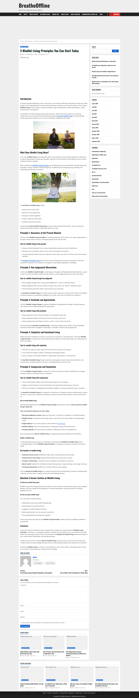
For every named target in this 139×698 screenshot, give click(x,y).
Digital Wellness (33, 14)
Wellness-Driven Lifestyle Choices (100, 196)
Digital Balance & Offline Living (99, 155)
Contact (49, 693)
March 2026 (95, 121)
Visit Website (38, 563)
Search (94, 47)
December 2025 (95, 131)
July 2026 (94, 107)
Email (22, 611)
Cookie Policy (78, 693)
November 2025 (95, 134)
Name (22, 605)
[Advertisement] (69, 27)
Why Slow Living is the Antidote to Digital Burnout (103, 71)
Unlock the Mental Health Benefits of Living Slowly (104, 61)
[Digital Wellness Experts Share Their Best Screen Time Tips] (31, 643)
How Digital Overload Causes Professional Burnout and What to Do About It (76, 653)
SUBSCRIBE (116, 14)
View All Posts (50, 563)
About (44, 693)
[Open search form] (107, 14)
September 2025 (96, 141)
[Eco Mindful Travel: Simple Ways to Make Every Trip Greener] (57, 674)
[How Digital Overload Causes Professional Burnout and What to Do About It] (77, 643)
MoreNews (75, 696)
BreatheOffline (34, 5)
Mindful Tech (55, 14)
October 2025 (95, 138)
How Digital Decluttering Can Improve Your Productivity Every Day (106, 685)
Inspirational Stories (97, 175)
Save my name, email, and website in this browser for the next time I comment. (43, 622)
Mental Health (65, 14)
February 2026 (95, 124)
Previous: (36, 572)
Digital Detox (95, 158)
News (93, 189)
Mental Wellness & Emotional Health (100, 182)
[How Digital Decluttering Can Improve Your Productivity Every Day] (107, 674)
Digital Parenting (75, 14)
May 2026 (94, 114)
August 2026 (95, 103)
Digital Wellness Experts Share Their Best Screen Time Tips (29, 652)
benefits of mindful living (31, 260)
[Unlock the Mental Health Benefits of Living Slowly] (32, 674)
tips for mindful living (65, 116)
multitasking (61, 423)
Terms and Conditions (89, 693)
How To (25, 14)
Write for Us (55, 693)
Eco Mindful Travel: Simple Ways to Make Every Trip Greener (56, 685)
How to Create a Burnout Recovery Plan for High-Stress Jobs (53, 652)
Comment (23, 585)
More (101, 14)
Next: (74, 572)
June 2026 (94, 110)
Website (22, 617)
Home (20, 14)
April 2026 (94, 117)
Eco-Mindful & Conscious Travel (99, 168)
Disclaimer (71, 693)
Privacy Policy (63, 693)
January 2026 (95, 128)
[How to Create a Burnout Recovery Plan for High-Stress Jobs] (54, 643)
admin (23, 54)
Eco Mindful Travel (45, 14)
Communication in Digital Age (89, 14)
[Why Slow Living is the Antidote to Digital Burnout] (82, 674)
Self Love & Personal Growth (98, 193)
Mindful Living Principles (41, 165)
